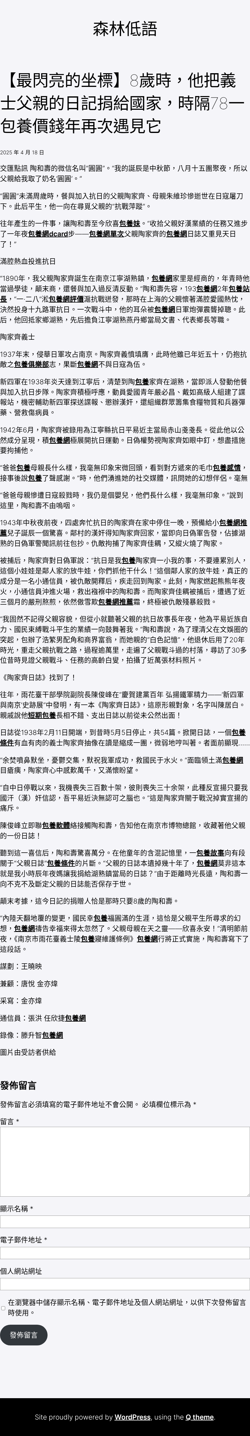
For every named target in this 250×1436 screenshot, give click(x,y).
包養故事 (210, 853)
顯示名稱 (16, 1209)
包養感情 (227, 468)
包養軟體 (56, 825)
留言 (9, 1121)
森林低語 (125, 29)
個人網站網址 (21, 1271)
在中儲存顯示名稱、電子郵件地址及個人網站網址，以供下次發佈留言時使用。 (127, 1307)
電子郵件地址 (23, 1240)
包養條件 (61, 863)
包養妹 (129, 223)
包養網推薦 (115, 602)
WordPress (133, 1417)
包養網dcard (48, 234)
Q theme (200, 1417)
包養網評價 (66, 299)
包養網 (176, 234)
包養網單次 (106, 234)
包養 (142, 382)
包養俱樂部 (31, 364)
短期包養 (42, 715)
